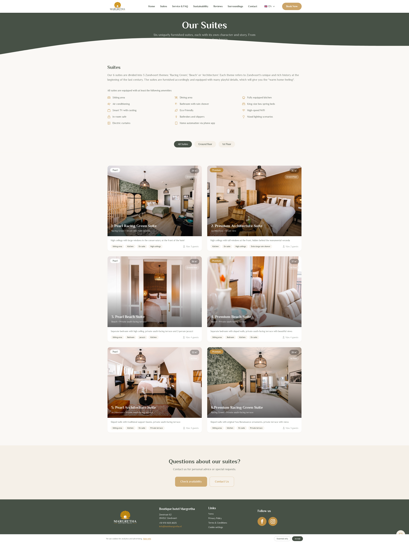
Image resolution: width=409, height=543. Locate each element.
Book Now (292, 6)
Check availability (191, 481)
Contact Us (222, 481)
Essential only (282, 539)
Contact (252, 6)
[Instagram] (272, 521)
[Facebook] (262, 521)
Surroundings (235, 6)
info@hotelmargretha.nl (170, 526)
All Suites (183, 144)
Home (151, 6)
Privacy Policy (215, 518)
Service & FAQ (180, 6)
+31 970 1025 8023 (168, 523)
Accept (297, 539)
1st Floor (226, 144)
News (211, 513)
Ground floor (205, 144)
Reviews (218, 6)
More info (147, 539)
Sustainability (200, 6)
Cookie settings (215, 527)
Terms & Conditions (217, 522)
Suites (163, 6)
